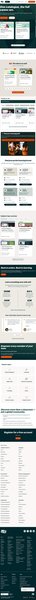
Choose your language (5, 591)
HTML (2, 463)
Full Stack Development (5, 460)
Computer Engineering (5, 511)
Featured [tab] (3, 105)
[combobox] (18, 101)
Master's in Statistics (19, 550)
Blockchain (3, 451)
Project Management (23, 493)
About (2, 578)
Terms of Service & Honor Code (26, 576)
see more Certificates (10, 563)
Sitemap (21, 586)
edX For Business (21, 1)
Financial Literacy (22, 489)
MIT (27, 414)
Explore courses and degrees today (18, 309)
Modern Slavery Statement (25, 584)
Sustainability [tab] (17, 105)
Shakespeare (21, 522)
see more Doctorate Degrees (19, 562)
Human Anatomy (22, 513)
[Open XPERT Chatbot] (33, 593)
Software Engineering (5, 520)
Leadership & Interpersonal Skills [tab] (24, 105)
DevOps (2, 456)
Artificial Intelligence (5, 475)
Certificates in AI (10, 552)
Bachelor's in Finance (20, 544)
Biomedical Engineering (5, 504)
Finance (20, 487)
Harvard (24, 414)
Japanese (20, 460)
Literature (20, 515)
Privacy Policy (22, 578)
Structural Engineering (5, 522)
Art (19, 502)
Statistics (20, 496)
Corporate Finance (22, 480)
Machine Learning (4, 489)
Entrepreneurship (22, 484)
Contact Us (14, 578)
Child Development (22, 504)
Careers (2, 586)
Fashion (20, 508)
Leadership (21, 491)
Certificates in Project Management (10, 554)
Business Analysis (22, 478)
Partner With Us (4, 576)
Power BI (2, 491)
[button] (16, 2)
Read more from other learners (18, 338)
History (20, 511)
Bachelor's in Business (20, 546)
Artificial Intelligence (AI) (3, 542)
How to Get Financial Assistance (29, 545)
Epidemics (21, 506)
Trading (2, 544)
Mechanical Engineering (5, 517)
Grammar (20, 456)
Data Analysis (3, 484)
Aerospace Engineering (5, 502)
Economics (21, 482)
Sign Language (21, 465)
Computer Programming (5, 482)
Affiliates (2, 581)
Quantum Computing (5, 496)
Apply (11, 594)
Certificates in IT (10, 560)
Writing (20, 469)
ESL (19, 454)
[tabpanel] (18, 116)
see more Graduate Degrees (19, 560)
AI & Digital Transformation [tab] (9, 105)
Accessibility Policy (23, 581)
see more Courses (2, 564)
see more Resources (29, 569)
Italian (20, 458)
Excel (2, 550)
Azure (2, 449)
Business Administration (23, 475)
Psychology (21, 517)
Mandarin (20, 463)
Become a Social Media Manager (29, 551)
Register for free (31, 1)
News (2, 588)
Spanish (20, 467)
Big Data (2, 478)
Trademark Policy (23, 583)
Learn (7, 1)
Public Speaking (22, 520)
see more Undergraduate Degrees (20, 557)
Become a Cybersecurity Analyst (29, 555)
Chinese (20, 449)
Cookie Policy (22, 580)
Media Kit (14, 583)
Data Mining (3, 487)
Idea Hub (13, 576)
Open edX (3, 583)
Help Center (14, 580)
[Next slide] (21, 335)
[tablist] (18, 105)
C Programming (4, 454)
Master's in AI (18, 551)
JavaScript (3, 467)
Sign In (26, 1)
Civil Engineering (4, 508)
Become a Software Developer (29, 562)
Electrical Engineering (5, 513)
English (20, 451)
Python (2, 469)
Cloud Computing (4, 480)
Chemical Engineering (5, 506)
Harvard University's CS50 (10, 541)
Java (2, 465)
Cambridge (5, 416)
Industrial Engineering (5, 515)
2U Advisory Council (5, 584)
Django (2, 458)
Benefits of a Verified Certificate (29, 541)
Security (13, 581)
